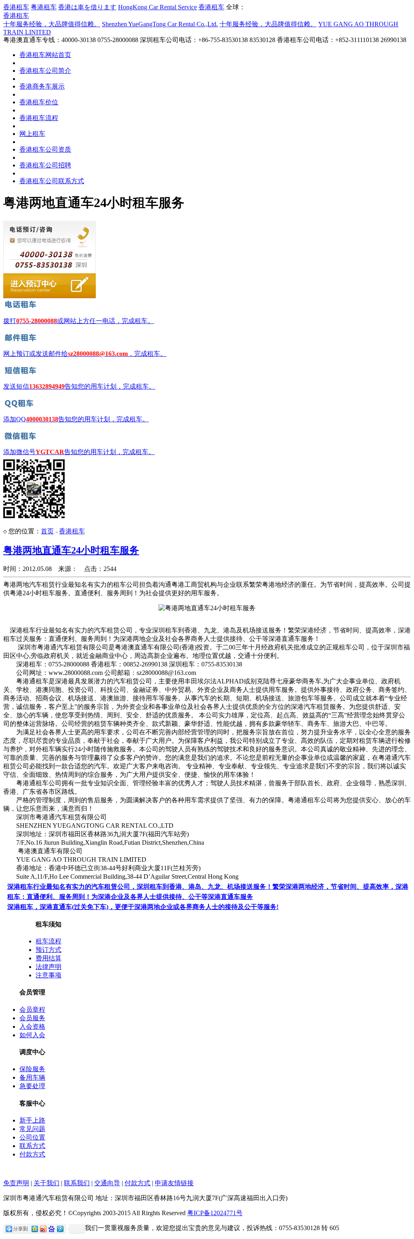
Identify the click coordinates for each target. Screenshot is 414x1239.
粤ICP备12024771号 (215, 1212)
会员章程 (32, 1009)
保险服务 (32, 1069)
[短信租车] (21, 373)
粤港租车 (44, 7)
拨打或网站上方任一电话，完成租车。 (78, 320)
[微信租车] (21, 439)
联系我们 (77, 1183)
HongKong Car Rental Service (157, 7)
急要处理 (32, 1086)
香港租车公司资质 (45, 149)
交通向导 (107, 1183)
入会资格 (32, 1026)
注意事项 (48, 975)
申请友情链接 (174, 1183)
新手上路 (32, 1120)
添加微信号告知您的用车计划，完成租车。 (79, 451)
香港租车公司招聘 (45, 165)
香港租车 (16, 7)
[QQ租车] (21, 406)
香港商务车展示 (42, 86)
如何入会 (32, 1035)
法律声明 (48, 966)
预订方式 (48, 949)
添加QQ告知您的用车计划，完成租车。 (76, 419)
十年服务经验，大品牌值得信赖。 (51, 24)
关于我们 (46, 1183)
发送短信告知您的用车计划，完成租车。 (79, 386)
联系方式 (32, 1145)
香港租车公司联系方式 (51, 181)
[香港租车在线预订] (49, 297)
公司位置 (32, 1137)
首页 (47, 531)
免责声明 (16, 1183)
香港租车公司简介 (45, 70)
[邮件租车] (21, 341)
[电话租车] (21, 308)
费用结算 (48, 958)
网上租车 (32, 133)
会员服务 (32, 1018)
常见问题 (32, 1128)
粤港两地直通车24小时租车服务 (71, 550)
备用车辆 (32, 1077)
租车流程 (48, 941)
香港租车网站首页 (45, 54)
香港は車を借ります (87, 7)
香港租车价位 (38, 102)
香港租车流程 (38, 117)
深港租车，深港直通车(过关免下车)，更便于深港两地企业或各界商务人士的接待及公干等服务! (143, 906)
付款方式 (32, 1154)
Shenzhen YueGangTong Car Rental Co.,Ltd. (160, 24)
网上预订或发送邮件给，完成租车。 (85, 353)
